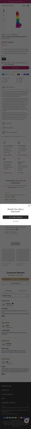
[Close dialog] (29, 205)
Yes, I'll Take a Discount (15, 217)
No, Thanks (15, 221)
